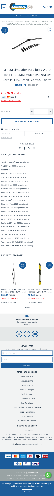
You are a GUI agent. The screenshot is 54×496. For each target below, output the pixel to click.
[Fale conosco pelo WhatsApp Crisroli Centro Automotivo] (48, 475)
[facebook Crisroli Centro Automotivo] (27, 334)
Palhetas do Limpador (15, 21)
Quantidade (5, 112)
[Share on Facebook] (24, 148)
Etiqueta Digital (27, 381)
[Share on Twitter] (29, 148)
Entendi (27, 492)
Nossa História (27, 385)
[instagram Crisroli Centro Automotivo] (19, 334)
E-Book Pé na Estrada (27, 421)
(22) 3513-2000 (27, 430)
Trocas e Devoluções (27, 412)
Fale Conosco (27, 416)
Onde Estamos (27, 394)
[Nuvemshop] (27, 473)
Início (3, 21)
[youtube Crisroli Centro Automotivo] (35, 334)
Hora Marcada (27, 376)
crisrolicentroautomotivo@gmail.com (27, 444)
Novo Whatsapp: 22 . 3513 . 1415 (27, 16)
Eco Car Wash (27, 403)
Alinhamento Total (27, 398)
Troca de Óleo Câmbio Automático (27, 407)
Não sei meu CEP (6, 138)
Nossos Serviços (27, 389)
